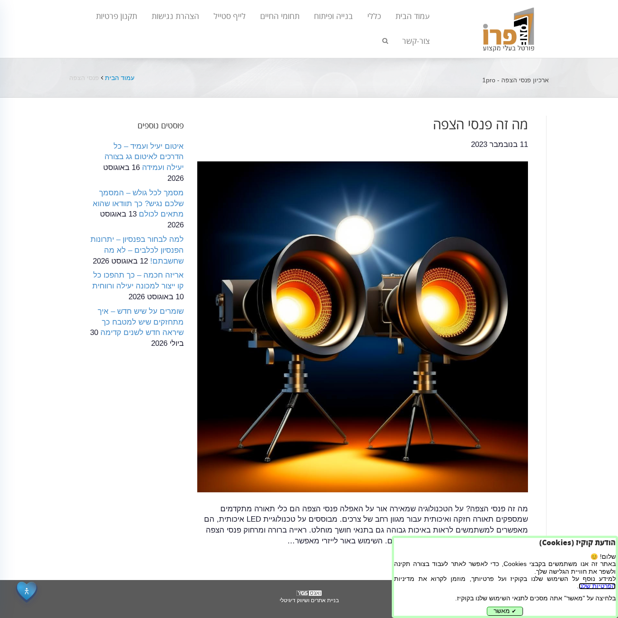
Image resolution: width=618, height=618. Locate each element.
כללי (374, 16)
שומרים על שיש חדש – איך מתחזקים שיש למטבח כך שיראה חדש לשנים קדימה (141, 322)
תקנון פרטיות (116, 16)
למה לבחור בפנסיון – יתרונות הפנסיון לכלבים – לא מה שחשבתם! (137, 250)
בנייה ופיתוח (333, 16)
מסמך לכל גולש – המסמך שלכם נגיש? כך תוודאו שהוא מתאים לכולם (138, 204)
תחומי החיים (279, 16)
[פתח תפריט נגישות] (27, 591)
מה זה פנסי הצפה (480, 125)
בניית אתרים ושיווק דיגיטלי (309, 600)
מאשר (505, 611)
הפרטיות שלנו (597, 586)
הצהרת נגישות (175, 16)
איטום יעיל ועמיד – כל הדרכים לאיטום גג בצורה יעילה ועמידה (144, 157)
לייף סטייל (230, 16)
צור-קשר (416, 41)
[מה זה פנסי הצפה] (362, 326)
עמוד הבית (412, 16)
